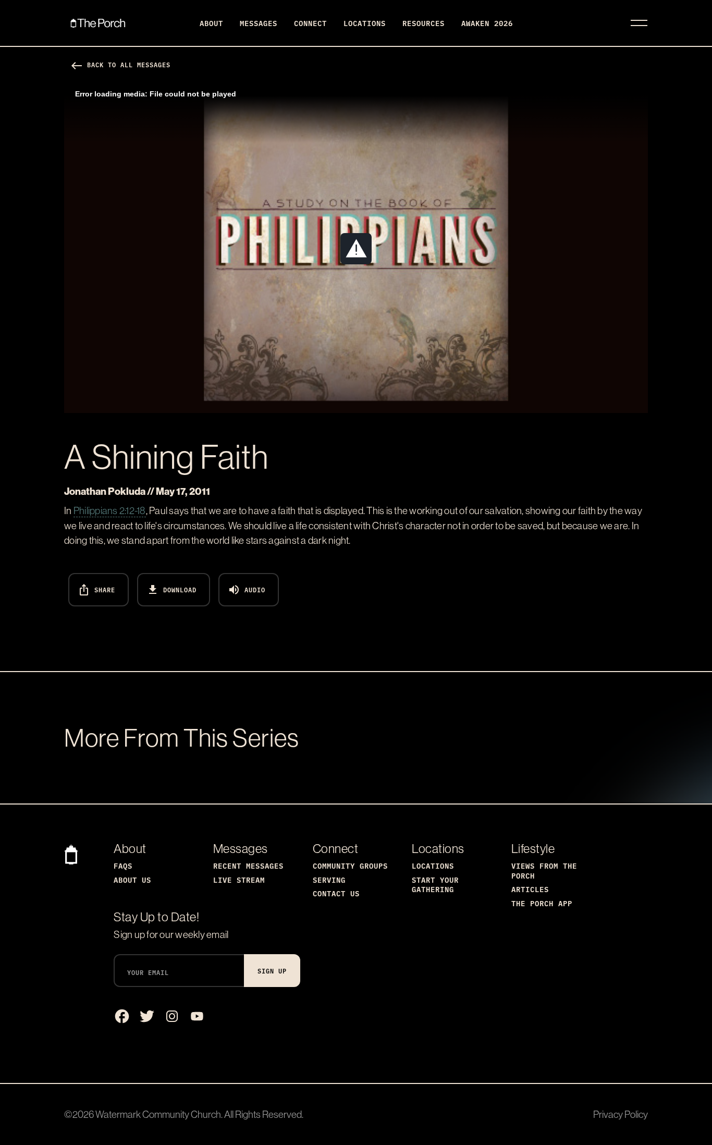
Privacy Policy (620, 1114)
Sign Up (272, 970)
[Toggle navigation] (639, 23)
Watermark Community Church (158, 1114)
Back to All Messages (120, 64)
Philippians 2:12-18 (109, 510)
